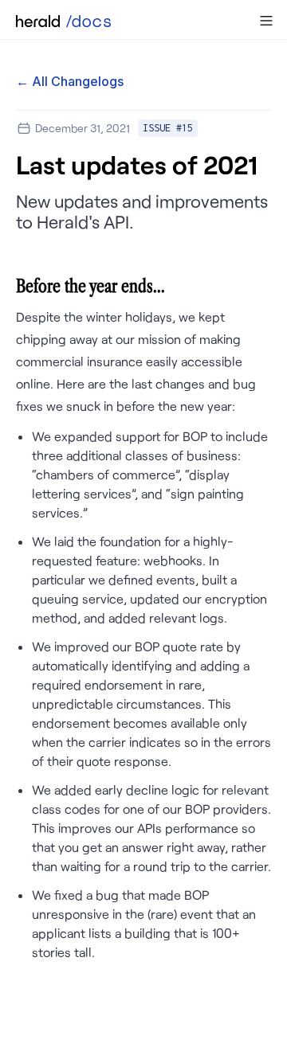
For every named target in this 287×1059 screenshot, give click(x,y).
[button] (266, 21)
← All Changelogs (70, 81)
